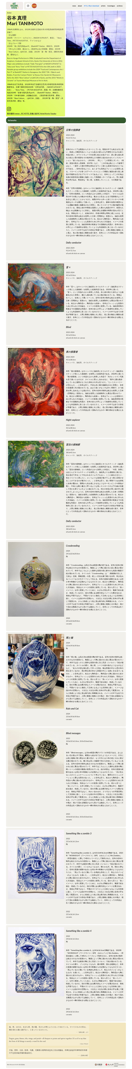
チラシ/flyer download (91, 6)
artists (103, 6)
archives (120, 6)
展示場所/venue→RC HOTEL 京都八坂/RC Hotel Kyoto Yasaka (31, 114)
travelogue (111, 6)
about (80, 6)
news (74, 6)
